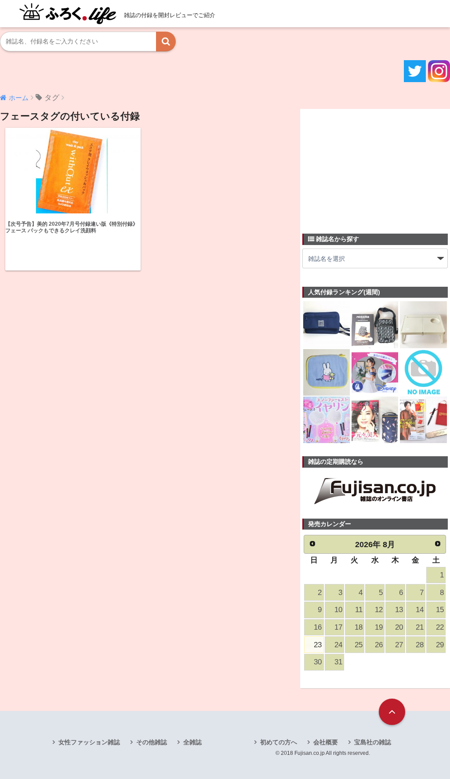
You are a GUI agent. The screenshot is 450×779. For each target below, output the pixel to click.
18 (359, 627)
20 (399, 627)
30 (318, 662)
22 (440, 627)
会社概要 (325, 742)
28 (420, 645)
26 (379, 645)
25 (359, 645)
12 (379, 610)
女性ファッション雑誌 (89, 742)
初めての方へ (278, 742)
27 (399, 645)
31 (338, 662)
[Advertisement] (368, 166)
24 (338, 645)
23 (318, 645)
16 (318, 627)
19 (379, 627)
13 (399, 610)
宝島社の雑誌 (372, 742)
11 (359, 610)
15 (440, 610)
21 (420, 627)
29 (440, 645)
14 (420, 610)
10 (338, 610)
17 (338, 627)
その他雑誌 (151, 742)
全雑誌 (192, 742)
